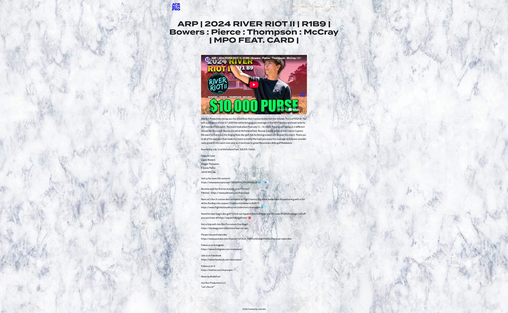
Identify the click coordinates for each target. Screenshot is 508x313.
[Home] (176, 6)
